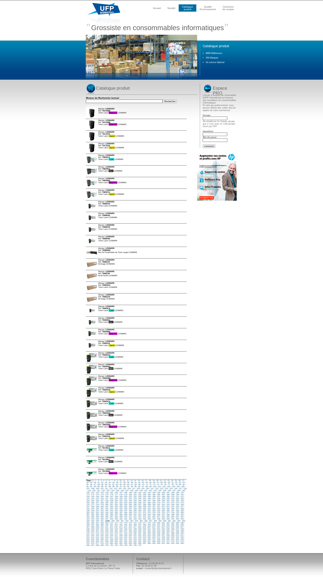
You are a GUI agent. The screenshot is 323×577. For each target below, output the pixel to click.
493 (120, 525)
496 (135, 525)
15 (139, 480)
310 (149, 507)
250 (163, 501)
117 (133, 489)
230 (168, 499)
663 (130, 541)
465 (87, 523)
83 (91, 486)
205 (149, 497)
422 (182, 517)
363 (102, 513)
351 (144, 511)
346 (120, 511)
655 (92, 541)
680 (111, 543)
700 (106, 545)
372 (144, 513)
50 (169, 482)
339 (87, 511)
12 (128, 480)
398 (168, 515)
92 (124, 486)
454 (136, 521)
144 (159, 491)
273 (172, 503)
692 (168, 543)
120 (147, 489)
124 (166, 489)
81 (184, 484)
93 (128, 486)
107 (87, 489)
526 (177, 527)
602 (139, 535)
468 (102, 523)
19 (154, 480)
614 (97, 537)
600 (130, 535)
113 (115, 489)
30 (95, 482)
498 (144, 525)
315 (172, 507)
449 (112, 521)
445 (92, 521)
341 (97, 511)
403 (92, 517)
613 (92, 537)
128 (185, 489)
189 (172, 495)
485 (182, 523)
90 (117, 486)
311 (153, 507)
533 (111, 529)
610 (177, 535)
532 (106, 529)
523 (163, 527)
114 (120, 489)
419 (167, 517)
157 (120, 493)
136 (122, 491)
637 (106, 539)
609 (172, 535)
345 (116, 511)
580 (135, 533)
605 (153, 535)
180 (130, 495)
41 (136, 482)
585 (158, 533)
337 (177, 509)
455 (141, 521)
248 (153, 501)
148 (178, 491)
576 (116, 533)
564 (158, 531)
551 (97, 531)
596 (111, 535)
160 (135, 493)
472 (120, 523)
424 (92, 519)
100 (154, 486)
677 (97, 543)
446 (97, 521)
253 (177, 501)
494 (125, 525)
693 (172, 543)
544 (163, 529)
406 (106, 517)
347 (125, 511)
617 (111, 537)
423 (87, 519)
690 (158, 543)
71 (147, 484)
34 (110, 482)
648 (158, 539)
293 (168, 505)
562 (149, 531)
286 (135, 505)
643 (135, 539)
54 (184, 482)
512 (111, 527)
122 (156, 489)
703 (120, 545)
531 (102, 529)
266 (139, 503)
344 (111, 511)
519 (144, 527)
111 (106, 489)
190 (177, 495)
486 (87, 525)
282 (116, 505)
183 (144, 495)
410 (125, 517)
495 (130, 525)
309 (144, 507)
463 (178, 521)
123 (161, 489)
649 (163, 539)
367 (120, 513)
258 (102, 503)
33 (106, 482)
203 (139, 497)
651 (172, 539)
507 (87, 527)
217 (106, 499)
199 (120, 497)
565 (163, 531)
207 (158, 497)
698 (97, 545)
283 (120, 505)
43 (143, 482)
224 (139, 499)
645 (144, 539)
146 (169, 491)
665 (139, 541)
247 (149, 501)
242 (125, 501)
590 (182, 533)
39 (128, 482)
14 (135, 480)
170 (182, 493)
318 (87, 509)
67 (132, 484)
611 (182, 535)
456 (145, 521)
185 (153, 495)
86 (102, 486)
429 (116, 519)
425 (97, 519)
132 (103, 491)
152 (97, 493)
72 (150, 484)
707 (139, 545)
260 (111, 503)
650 (168, 539)
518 (139, 527)
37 (121, 482)
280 (106, 505)
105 (178, 486)
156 (116, 493)
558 (130, 531)
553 (106, 531)
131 (98, 491)
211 (177, 497)
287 (139, 505)
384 (102, 515)
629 (168, 537)
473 (125, 523)
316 (177, 507)
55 (87, 484)
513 (116, 527)
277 (92, 505)
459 (160, 521)
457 (150, 521)
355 (163, 511)
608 (168, 535)
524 (167, 527)
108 (92, 489)
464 (183, 521)
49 (165, 482)
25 (176, 480)
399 (172, 515)
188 (168, 495)
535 (120, 529)
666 (144, 541)
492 (116, 525)
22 (165, 480)
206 (153, 497)
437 (153, 519)
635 (97, 539)
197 (111, 497)
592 (92, 535)
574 (106, 533)
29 (91, 482)
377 (168, 513)
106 (182, 486)
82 (87, 486)
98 (147, 486)
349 (135, 511)
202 (135, 497)
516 (130, 527)
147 (173, 491)
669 (158, 541)
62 (113, 484)
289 (149, 505)
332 (153, 509)
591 (87, 535)
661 (120, 541)
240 (116, 501)
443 (182, 519)
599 (125, 535)
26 (179, 480)
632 (182, 537)
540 (144, 529)
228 (158, 499)
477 (144, 523)
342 (102, 511)
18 (150, 480)
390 (130, 515)
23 (168, 480)
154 (106, 493)
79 (176, 484)
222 (130, 499)
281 (111, 505)
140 (140, 491)
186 (158, 495)
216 (102, 499)
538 (135, 529)
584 (153, 533)
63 (117, 484)
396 (158, 515)
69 (139, 484)
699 (102, 545)
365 (111, 513)
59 (102, 484)
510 (102, 527)
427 (106, 519)
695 (182, 543)
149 (183, 491)
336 (172, 509)
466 (92, 523)
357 (172, 511)
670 (163, 541)
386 (111, 515)
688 (149, 543)
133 (108, 491)
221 (125, 499)
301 (106, 507)
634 (92, 539)
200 (125, 497)
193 (92, 497)
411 (130, 517)
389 (125, 515)
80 (180, 484)
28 (87, 482)
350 (139, 511)
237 (102, 501)
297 (87, 507)
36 (117, 482)
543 (158, 529)
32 (102, 482)
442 (177, 519)
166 (163, 493)
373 (149, 513)
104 (173, 486)
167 (168, 493)
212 (182, 497)
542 (153, 529)
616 (106, 537)
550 (92, 531)
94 (132, 486)
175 (106, 495)
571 (92, 533)
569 (182, 531)
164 (153, 493)
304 (120, 507)
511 (106, 527)
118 (138, 489)
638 (111, 539)
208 (163, 497)
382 (92, 515)
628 (163, 537)
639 (116, 539)
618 (116, 537)
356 (168, 511)
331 (149, 509)
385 (106, 515)
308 (139, 507)
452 (127, 521)
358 (177, 511)
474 (130, 523)
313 (163, 507)
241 (120, 501)
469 (106, 523)
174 (102, 495)
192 (87, 497)
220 (120, 499)
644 (139, 539)
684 (130, 543)
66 (128, 484)
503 (168, 525)
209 (168, 497)
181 (135, 495)
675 (87, 543)
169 (177, 493)
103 (168, 486)
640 (120, 539)
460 (164, 521)
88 (110, 486)
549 (87, 531)
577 (120, 533)
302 (111, 507)
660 (116, 541)
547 (177, 529)
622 (135, 537)
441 (172, 519)
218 (111, 499)
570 (87, 533)
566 (168, 531)
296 (182, 505)
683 (125, 543)
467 (97, 523)
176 (111, 495)
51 (173, 482)
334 (163, 509)
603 (144, 535)
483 (172, 523)
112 (111, 489)
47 (158, 482)
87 (106, 486)
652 (177, 539)
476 (139, 523)
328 (135, 509)
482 (168, 523)
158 (125, 493)
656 (97, 541)
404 (97, 517)
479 (153, 523)
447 (102, 521)
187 (163, 495)
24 (172, 480)
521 (153, 527)
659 (111, 541)
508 (92, 527)
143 (155, 491)
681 (116, 543)
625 (149, 537)
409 (120, 517)
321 (102, 509)
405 (102, 517)
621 (130, 537)
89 (113, 486)
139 (136, 491)
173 (97, 495)
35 (113, 482)
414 (144, 517)
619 (120, 537)
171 (87, 495)
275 (182, 503)
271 (163, 503)
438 (158, 519)
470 (111, 523)
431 (125, 519)
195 (102, 497)
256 (92, 503)
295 (177, 505)
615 (102, 537)
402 (87, 517)
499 (149, 525)
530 (97, 529)
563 (153, 531)
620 (125, 537)
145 (164, 491)
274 (177, 503)
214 (92, 499)
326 (125, 509)
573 (102, 533)
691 (163, 543)
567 (172, 531)
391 (135, 515)
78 (173, 484)
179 (125, 495)
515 (125, 527)
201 (130, 497)
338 (182, 509)
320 (97, 509)
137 (126, 491)
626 (153, 537)
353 (153, 511)
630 (172, 537)
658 (106, 541)
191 (182, 495)
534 (116, 529)
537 (130, 529)
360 (87, 513)
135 (117, 491)
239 (111, 501)
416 (153, 517)
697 (92, 545)
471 (116, 523)
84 (95, 486)
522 (158, 527)
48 (161, 482)
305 (125, 507)
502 (163, 525)
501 (158, 525)
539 (139, 529)
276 (87, 505)
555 (116, 531)
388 (120, 515)
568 (177, 531)
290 (153, 505)
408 (116, 517)
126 (175, 489)
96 (139, 486)
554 (111, 531)
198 (116, 497)
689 (153, 543)
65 (124, 484)
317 (182, 507)
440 (168, 519)
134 (112, 491)
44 (147, 482)
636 (102, 539)
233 (182, 499)
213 (87, 499)
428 (111, 519)
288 (144, 505)
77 (169, 484)
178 (120, 495)
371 (139, 513)
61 (110, 484)
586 (163, 533)
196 (106, 497)
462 (174, 521)
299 (97, 507)
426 (102, 519)
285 (130, 505)
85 (99, 486)
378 (172, 513)
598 (120, 535)
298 (92, 507)
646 (149, 539)
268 (149, 503)
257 (97, 503)
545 (168, 529)
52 (176, 482)
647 (153, 539)
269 (153, 503)
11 (124, 480)
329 (139, 509)
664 (135, 541)
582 (144, 533)
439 (163, 519)
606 (158, 535)
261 (116, 503)
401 (182, 515)
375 (158, 513)
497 (139, 525)
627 (158, 537)
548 (182, 529)
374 (153, 513)
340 (92, 511)
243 (130, 501)
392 (139, 515)
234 (87, 501)
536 (125, 529)
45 (150, 482)
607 (163, 535)
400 (177, 515)
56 (91, 484)
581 (139, 533)
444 (87, 521)
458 (155, 521)
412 (134, 517)
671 (168, 541)
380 (182, 513)
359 (182, 511)
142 (150, 491)
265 (135, 503)
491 (111, 525)
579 (130, 533)
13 (131, 480)
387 (116, 515)
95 (136, 486)
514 (120, 527)
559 (135, 531)
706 (135, 545)
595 (106, 535)
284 (125, 505)
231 (172, 499)
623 (139, 537)
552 (102, 531)
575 (111, 533)
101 (159, 486)
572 (97, 533)
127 (180, 489)
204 (144, 497)
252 (172, 501)
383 (97, 515)
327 (130, 509)
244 (135, 501)
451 (122, 521)
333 (158, 509)
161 (139, 493)
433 (135, 519)
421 (177, 517)
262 (120, 503)
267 (144, 503)
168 (172, 493)
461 (169, 521)
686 (139, 543)
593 (97, 535)
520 (149, 527)
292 (163, 505)
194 (97, 497)
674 (182, 541)
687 (144, 543)
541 (149, 529)
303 (116, 507)
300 (102, 507)
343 (106, 511)
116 (129, 489)
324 (116, 509)
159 (130, 493)
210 (172, 497)
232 (177, 499)
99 (150, 486)
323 (111, 509)
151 (92, 493)
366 (116, 513)
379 (177, 513)
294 (172, 505)
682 (120, 543)
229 (163, 499)
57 (95, 484)
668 (153, 541)
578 (125, 533)
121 (152, 489)
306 (130, 507)
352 (149, 511)
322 (106, 509)
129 (89, 491)
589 (177, 533)
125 (170, 489)
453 (131, 521)
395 (153, 515)
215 (97, 499)
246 (144, 501)
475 (135, 523)
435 (144, 519)
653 (182, 539)
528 (87, 529)
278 (97, 505)
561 (144, 531)
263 (125, 503)
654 (87, 541)
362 (97, 513)
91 (121, 486)
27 (183, 480)
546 (172, 529)
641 (125, 539)
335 (168, 509)
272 (168, 503)
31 (99, 482)
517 (134, 527)
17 (146, 480)
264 (130, 503)
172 (92, 495)
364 (106, 513)
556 (120, 531)
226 (149, 499)
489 (102, 525)
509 (97, 527)
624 (144, 537)
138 (131, 491)
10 (120, 480)
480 (158, 523)
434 (139, 519)
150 (87, 493)
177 (116, 495)
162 (144, 493)
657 (102, 541)
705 (130, 545)
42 (139, 482)
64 (121, 484)
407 (111, 517)
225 (144, 499)
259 (106, 503)
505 (177, 525)
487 (92, 525)
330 (144, 509)
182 (139, 495)
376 (163, 513)
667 (149, 541)
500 (153, 525)
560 (139, 531)
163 (149, 493)
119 (142, 489)
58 (99, 484)
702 (116, 545)
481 (163, 523)
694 (177, 543)
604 (149, 535)
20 (157, 480)
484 (177, 523)
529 (92, 529)
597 (116, 535)
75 (161, 484)
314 (167, 507)
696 (87, 545)
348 (130, 511)
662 (125, 541)
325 (120, 509)
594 (102, 535)
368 (125, 513)
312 (158, 507)
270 (158, 503)
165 (158, 493)
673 (177, 541)
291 (158, 505)
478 (149, 523)
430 (120, 519)
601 (135, 535)
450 (117, 521)
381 (87, 515)
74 (158, 484)
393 (144, 515)
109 (97, 489)
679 (106, 543)
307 (135, 507)
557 (125, 531)
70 (143, 484)
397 (163, 515)
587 (168, 533)
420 (172, 517)
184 (149, 495)
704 (125, 545)
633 (87, 539)
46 (154, 482)
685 (135, 543)
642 (130, 539)
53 (180, 482)
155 (111, 493)
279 (102, 505)
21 (161, 480)
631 (177, 537)
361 (92, 513)
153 (102, 493)
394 (149, 515)
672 (172, 541)
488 (97, 525)
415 (149, 517)
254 (182, 501)
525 (172, 527)
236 (97, 501)
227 (153, 499)
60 (106, 484)
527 (182, 527)
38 (124, 482)
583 (149, 533)
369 (130, 513)
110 (102, 489)
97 (143, 486)
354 (158, 511)
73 (154, 484)
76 (165, 484)
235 (92, 501)
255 (87, 503)
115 (124, 489)
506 (182, 525)
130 (93, 491)
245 (139, 501)
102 (164, 486)
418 (163, 517)
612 (87, 537)
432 (130, 519)
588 (172, 533)
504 (172, 525)
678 (102, 543)
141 (145, 491)
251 (168, 501)
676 (92, 543)
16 (142, 480)
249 (158, 501)
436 (149, 519)
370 (135, 513)
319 (92, 509)
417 (158, 517)
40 (132, 482)
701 (111, 545)
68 (136, 484)
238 (106, 501)
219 (116, 499)
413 (139, 517)
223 (135, 499)
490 (106, 525)
